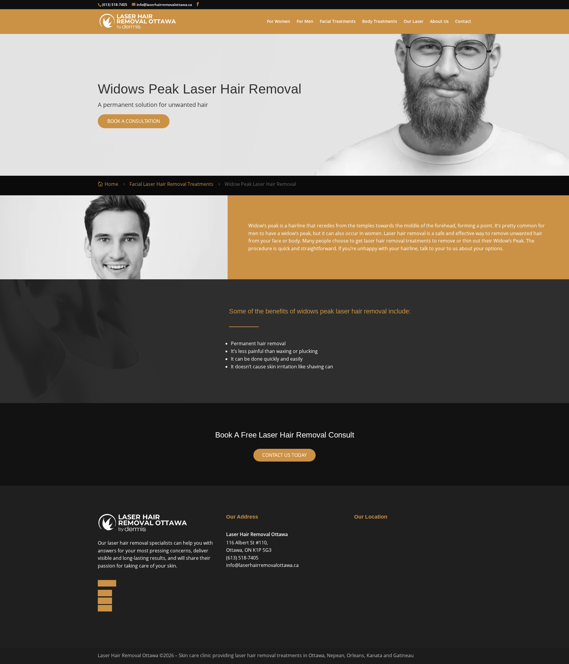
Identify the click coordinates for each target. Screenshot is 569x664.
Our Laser (413, 21)
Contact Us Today (284, 455)
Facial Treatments (338, 21)
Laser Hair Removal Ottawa (257, 534)
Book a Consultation (133, 121)
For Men (305, 21)
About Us (439, 21)
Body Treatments (379, 21)
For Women (278, 21)
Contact (463, 21)
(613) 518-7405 (114, 4)
